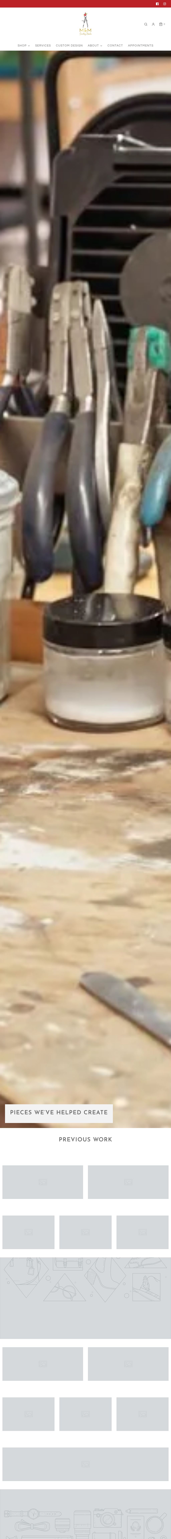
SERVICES (43, 45)
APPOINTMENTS (140, 45)
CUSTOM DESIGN (69, 45)
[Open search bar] (146, 24)
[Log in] (153, 24)
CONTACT (115, 45)
